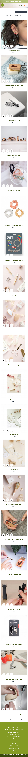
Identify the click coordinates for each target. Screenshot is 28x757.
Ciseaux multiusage (14, 365)
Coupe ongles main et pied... (14, 644)
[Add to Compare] (11, 46)
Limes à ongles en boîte (14, 574)
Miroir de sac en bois (14, 330)
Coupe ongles (14, 400)
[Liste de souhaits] (7, 46)
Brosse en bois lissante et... (14, 504)
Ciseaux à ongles (14, 434)
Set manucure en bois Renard (14, 539)
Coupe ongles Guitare (14, 120)
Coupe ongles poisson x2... (14, 679)
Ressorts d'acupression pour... (14, 225)
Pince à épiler (14, 295)
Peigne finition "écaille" (14, 155)
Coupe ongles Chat (14, 609)
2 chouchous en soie (14, 190)
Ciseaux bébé (14, 469)
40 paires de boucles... (14, 50)
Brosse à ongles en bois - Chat (14, 85)
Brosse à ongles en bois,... (14, 714)
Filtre (20, 12)
